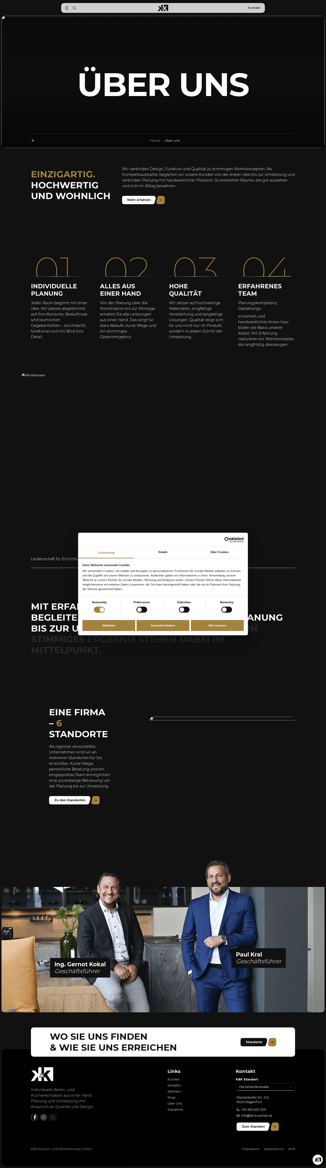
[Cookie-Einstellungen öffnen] (53, 1117)
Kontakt (254, 8)
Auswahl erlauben (163, 625)
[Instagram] (43, 1117)
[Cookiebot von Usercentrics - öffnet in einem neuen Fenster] (227, 539)
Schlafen (174, 1085)
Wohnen (174, 1091)
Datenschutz (274, 1149)
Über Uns (175, 1103)
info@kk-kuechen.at (256, 1115)
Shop (171, 1097)
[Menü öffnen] (317, 1159)
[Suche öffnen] (74, 8)
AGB (291, 1149)
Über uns (172, 140)
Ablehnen (108, 625)
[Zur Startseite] (163, 8)
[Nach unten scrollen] (33, 140)
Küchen (174, 1079)
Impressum (250, 1149)
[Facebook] (34, 1117)
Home (155, 140)
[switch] (141, 610)
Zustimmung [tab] (106, 552)
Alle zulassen (217, 625)
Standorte (175, 1109)
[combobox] (265, 1087)
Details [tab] (163, 552)
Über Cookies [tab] (220, 552)
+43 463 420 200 (253, 1109)
